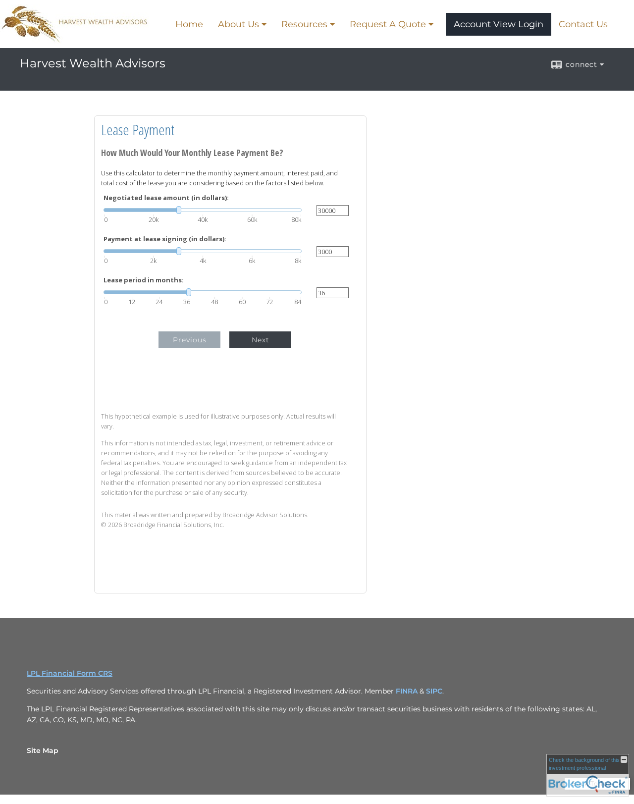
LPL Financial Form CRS (69, 673)
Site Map (42, 750)
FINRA (408, 691)
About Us (238, 24)
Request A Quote (388, 24)
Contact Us (583, 24)
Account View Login (498, 24)
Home (189, 24)
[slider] (203, 210)
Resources (304, 24)
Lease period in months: (144, 280)
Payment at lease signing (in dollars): (165, 239)
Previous (190, 339)
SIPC (434, 691)
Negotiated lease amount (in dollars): (166, 198)
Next (260, 339)
